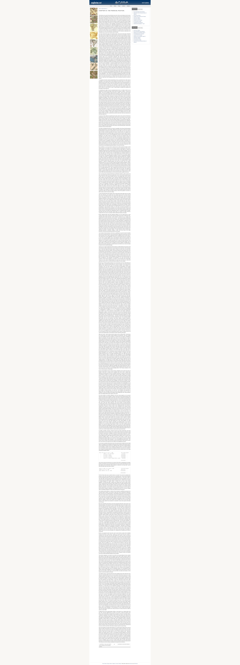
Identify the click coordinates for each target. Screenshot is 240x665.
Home (100, 8)
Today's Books (134, 27)
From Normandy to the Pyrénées (139, 11)
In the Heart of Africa (137, 15)
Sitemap (120, 663)
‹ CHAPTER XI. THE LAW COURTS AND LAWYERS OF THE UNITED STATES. (105, 645)
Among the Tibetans (137, 37)
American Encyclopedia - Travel (139, 23)
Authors (111, 663)
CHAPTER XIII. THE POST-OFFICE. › (124, 644)
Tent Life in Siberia (137, 17)
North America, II (104, 8)
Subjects (114, 663)
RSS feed (136, 663)
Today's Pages (140, 27)
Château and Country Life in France (140, 16)
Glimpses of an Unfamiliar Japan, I (139, 32)
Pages (108, 663)
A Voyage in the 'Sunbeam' (138, 22)
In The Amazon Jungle (137, 21)
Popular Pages (140, 9)
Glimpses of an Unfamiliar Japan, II (140, 36)
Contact (117, 663)
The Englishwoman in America (139, 33)
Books (106, 663)
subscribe (131, 663)
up (114, 644)
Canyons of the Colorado (138, 20)
